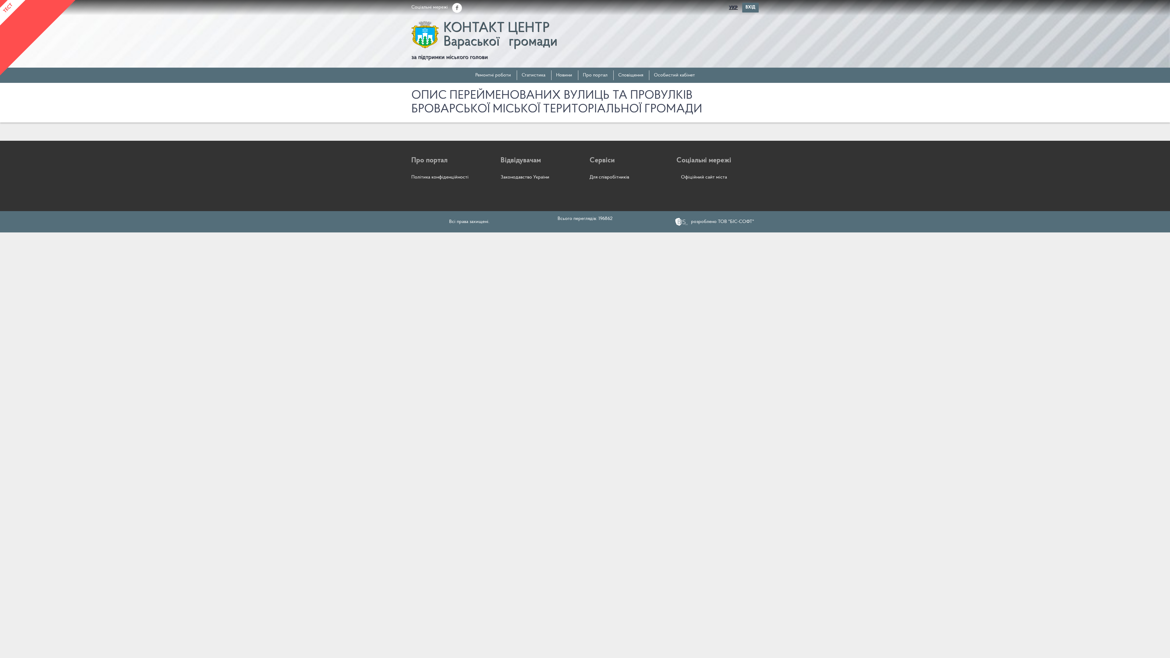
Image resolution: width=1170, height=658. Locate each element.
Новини (564, 75)
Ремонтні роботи (493, 75)
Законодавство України (525, 177)
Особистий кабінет (674, 75)
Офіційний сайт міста (704, 177)
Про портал (595, 75)
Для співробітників (609, 177)
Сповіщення (630, 75)
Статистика (533, 75)
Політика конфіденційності (440, 177)
